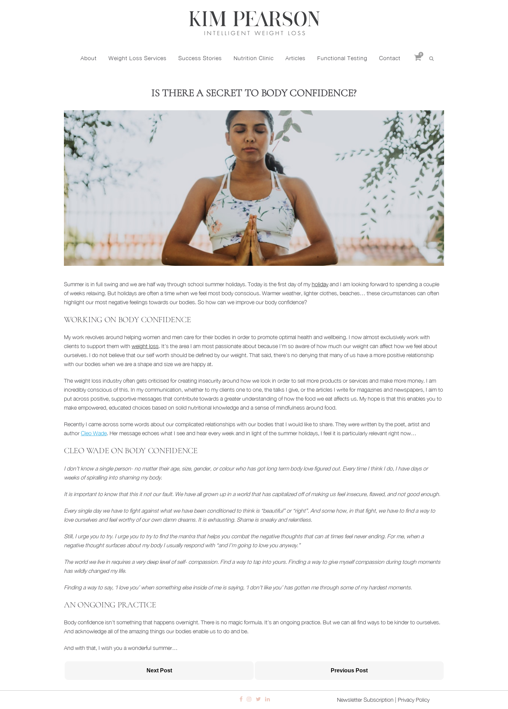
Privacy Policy (414, 700)
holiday (320, 284)
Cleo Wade (94, 433)
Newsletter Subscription (365, 700)
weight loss (145, 346)
